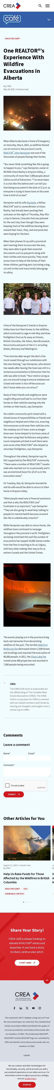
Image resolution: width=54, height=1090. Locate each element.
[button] (23, 902)
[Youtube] (33, 1008)
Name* (6, 753)
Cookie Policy (30, 1078)
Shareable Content (14, 894)
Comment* (9, 765)
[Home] (12, 5)
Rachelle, (32, 202)
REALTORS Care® (12, 38)
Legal (27, 1055)
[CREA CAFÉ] (12, 19)
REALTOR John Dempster (16, 152)
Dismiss (27, 1084)
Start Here (25, 962)
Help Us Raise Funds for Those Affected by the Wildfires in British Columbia (26, 878)
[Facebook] (14, 1008)
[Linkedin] (20, 1008)
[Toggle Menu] (49, 19)
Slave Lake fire (38, 656)
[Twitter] (27, 1008)
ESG (25, 889)
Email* (31, 753)
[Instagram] (39, 1008)
